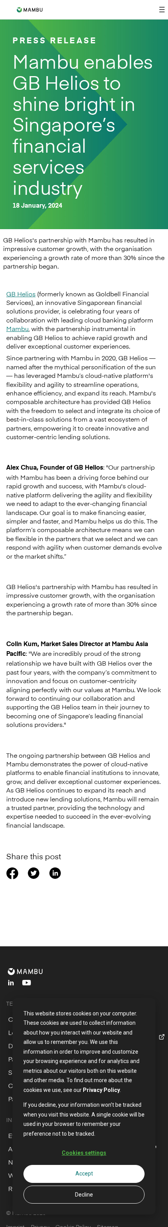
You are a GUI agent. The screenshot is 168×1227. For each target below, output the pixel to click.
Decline (84, 1194)
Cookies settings (84, 1153)
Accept (84, 1173)
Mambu (17, 328)
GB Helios (21, 293)
